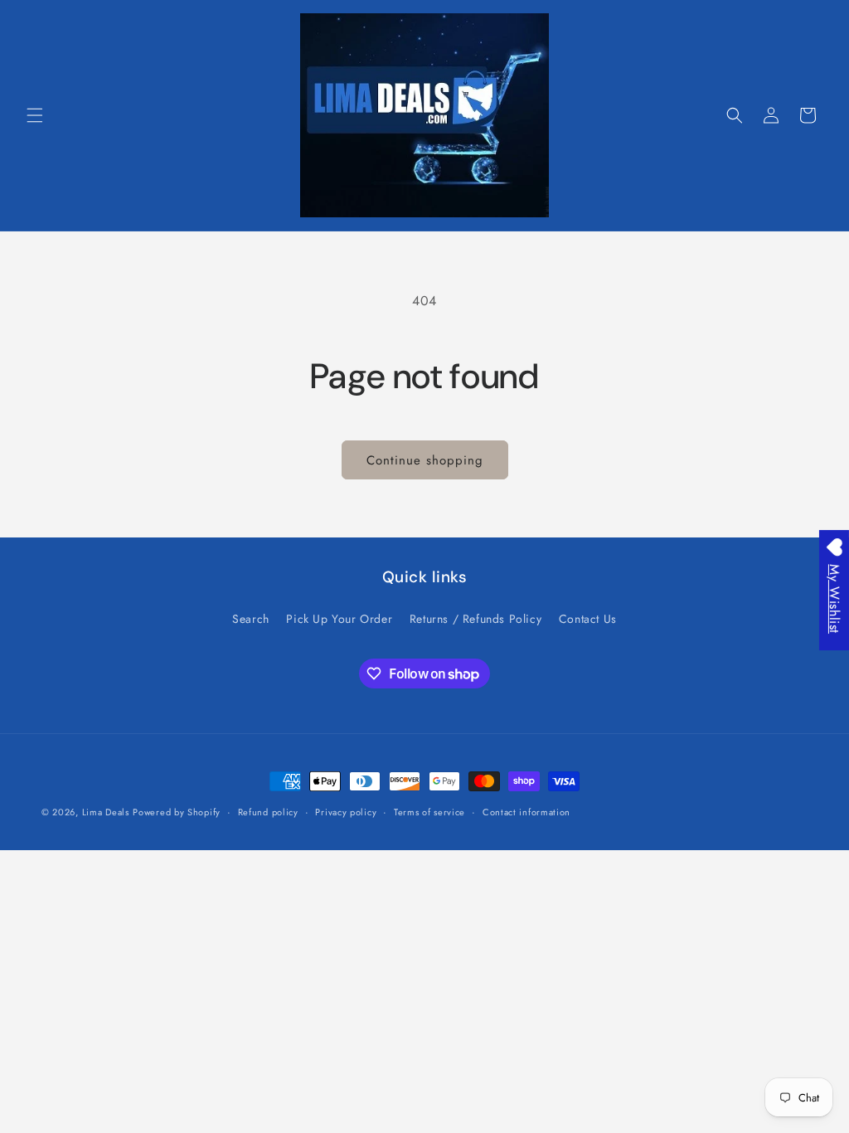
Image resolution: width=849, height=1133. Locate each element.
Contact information (526, 812)
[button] (35, 115)
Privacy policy (345, 812)
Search (250, 618)
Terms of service (429, 812)
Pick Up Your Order (339, 618)
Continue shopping (424, 460)
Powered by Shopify (177, 812)
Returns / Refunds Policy (475, 618)
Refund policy (268, 812)
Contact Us (588, 618)
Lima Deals (105, 812)
